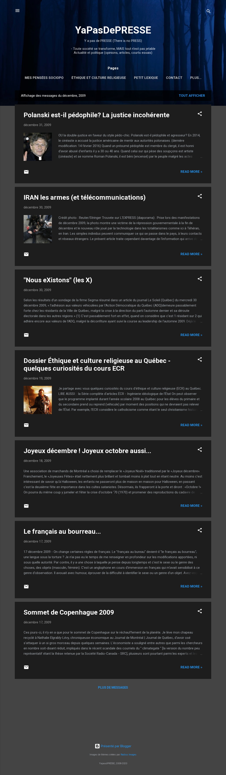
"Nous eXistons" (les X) (58, 280)
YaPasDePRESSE (113, 30)
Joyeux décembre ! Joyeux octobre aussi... (87, 451)
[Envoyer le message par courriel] (26, 173)
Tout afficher (192, 96)
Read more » (191, 172)
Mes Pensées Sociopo (44, 78)
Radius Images (128, 754)
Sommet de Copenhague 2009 (69, 612)
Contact (174, 78)
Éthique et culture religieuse (99, 78)
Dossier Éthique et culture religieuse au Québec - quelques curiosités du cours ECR (97, 364)
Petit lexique (146, 78)
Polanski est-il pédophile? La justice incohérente (97, 115)
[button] (199, 114)
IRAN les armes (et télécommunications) (85, 197)
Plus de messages (113, 687)
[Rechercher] (208, 12)
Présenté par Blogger (115, 746)
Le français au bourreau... (62, 531)
